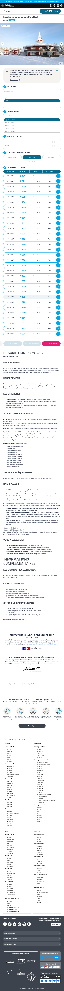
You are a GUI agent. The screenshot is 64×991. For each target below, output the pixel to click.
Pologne (9, 772)
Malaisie (9, 845)
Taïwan (9, 879)
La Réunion (40, 879)
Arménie (9, 884)
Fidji (8, 903)
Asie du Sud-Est (9, 834)
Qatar (38, 900)
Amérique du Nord (39, 747)
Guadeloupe (40, 780)
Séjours (11, 684)
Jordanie (39, 896)
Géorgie (9, 886)
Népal (9, 864)
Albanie (9, 811)
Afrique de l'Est (38, 856)
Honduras (39, 784)
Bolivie (38, 809)
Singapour (10, 849)
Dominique (40, 774)
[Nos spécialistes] (51, 5)
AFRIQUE (37, 831)
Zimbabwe (40, 854)
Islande (9, 789)
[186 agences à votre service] (54, 5)
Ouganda (39, 861)
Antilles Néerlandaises (43, 764)
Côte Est (40, 753)
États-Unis (39, 751)
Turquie (39, 902)
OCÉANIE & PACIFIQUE (12, 899)
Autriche (9, 768)
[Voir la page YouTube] (19, 924)
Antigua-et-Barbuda (42, 762)
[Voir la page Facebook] (5, 924)
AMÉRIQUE (37, 743)
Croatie (9, 817)
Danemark (10, 783)
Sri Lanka (10, 866)
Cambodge (10, 839)
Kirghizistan (10, 890)
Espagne (9, 751)
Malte (9, 759)
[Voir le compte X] (10, 924)
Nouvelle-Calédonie (12, 907)
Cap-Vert (39, 868)
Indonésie (10, 841)
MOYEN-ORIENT (39, 887)
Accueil (6, 684)
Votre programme (13, 343)
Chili (38, 813)
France (9, 753)
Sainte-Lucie (40, 802)
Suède (9, 797)
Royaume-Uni (11, 795)
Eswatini (39, 848)
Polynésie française (13, 911)
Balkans (7, 809)
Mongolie (10, 877)
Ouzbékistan (11, 892)
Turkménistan (11, 894)
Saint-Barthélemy (42, 796)
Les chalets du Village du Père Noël (20, 17)
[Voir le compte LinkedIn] (29, 924)
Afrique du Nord (39, 834)
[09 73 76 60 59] (61, 5)
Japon (9, 875)
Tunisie (39, 841)
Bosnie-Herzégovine (13, 813)
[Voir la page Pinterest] (14, 924)
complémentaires (19, 561)
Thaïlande (10, 851)
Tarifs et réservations (51, 343)
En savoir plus (32, 726)
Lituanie (9, 806)
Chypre (9, 749)
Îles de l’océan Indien (40, 875)
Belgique (9, 781)
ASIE (6, 831)
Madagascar (40, 881)
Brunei (9, 837)
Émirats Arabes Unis (42, 892)
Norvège (9, 791)
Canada (39, 749)
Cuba (38, 772)
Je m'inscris (56, 924)
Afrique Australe (39, 843)
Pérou (38, 819)
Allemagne (10, 766)
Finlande (16, 684)
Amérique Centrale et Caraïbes (43, 760)
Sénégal (39, 872)
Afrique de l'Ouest (39, 865)
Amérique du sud (39, 805)
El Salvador (40, 776)
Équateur (39, 817)
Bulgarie (9, 815)
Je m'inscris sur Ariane (46, 664)
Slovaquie (10, 776)
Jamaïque (39, 786)
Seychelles (40, 883)
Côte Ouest (41, 755)
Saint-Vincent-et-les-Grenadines (46, 800)
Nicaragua (40, 790)
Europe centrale (9, 764)
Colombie (39, 815)
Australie (9, 901)
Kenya (38, 859)
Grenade (39, 778)
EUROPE (7, 743)
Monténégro (10, 819)
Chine (9, 871)
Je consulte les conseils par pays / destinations (43, 644)
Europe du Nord (9, 779)
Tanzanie (39, 863)
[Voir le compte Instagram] (24, 924)
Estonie (9, 802)
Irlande (9, 787)
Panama (39, 792)
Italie (8, 757)
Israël (38, 894)
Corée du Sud (11, 873)
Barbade (39, 768)
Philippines (10, 847)
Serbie (9, 823)
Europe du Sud (9, 747)
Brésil (38, 811)
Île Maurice (40, 877)
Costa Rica (40, 770)
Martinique (40, 788)
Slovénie (9, 825)
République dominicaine (44, 794)
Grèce (9, 755)
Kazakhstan (10, 888)
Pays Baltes (8, 800)
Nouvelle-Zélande (12, 909)
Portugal (9, 761)
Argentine (39, 807)
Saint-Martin (40, 798)
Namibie (39, 852)
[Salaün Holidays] (9, 5)
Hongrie (9, 770)
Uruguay (39, 821)
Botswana (39, 846)
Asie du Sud (8, 855)
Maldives (10, 862)
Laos (8, 843)
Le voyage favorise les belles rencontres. (32, 701)
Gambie (39, 870)
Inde (8, 860)
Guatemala (40, 782)
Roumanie (10, 821)
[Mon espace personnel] (58, 5)
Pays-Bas (10, 793)
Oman (38, 898)
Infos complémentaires (32, 343)
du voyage (24, 353)
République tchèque (13, 774)
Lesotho (39, 850)
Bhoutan (9, 858)
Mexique (39, 757)
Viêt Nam (10, 853)
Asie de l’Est (8, 869)
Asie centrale (9, 882)
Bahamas (39, 766)
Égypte (39, 837)
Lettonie (9, 804)
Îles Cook (10, 905)
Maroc (38, 839)
